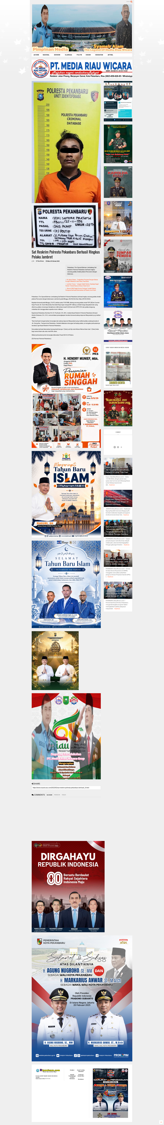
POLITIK (79, 55)
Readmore (112, 485)
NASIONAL (46, 55)
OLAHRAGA (68, 55)
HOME (37, 55)
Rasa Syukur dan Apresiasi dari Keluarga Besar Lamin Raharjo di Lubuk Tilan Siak (117, 469)
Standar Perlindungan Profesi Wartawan (72, 1076)
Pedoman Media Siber (81, 1075)
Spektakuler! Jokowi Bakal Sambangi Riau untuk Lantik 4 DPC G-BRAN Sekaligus (118, 561)
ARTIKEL (110, 55)
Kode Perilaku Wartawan (81, 1070)
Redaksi (72, 1070)
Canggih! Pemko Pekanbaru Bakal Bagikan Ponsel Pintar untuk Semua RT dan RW (117, 593)
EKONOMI (57, 55)
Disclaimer (81, 1079)
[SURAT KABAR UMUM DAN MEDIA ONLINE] (82, 50)
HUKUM (88, 55)
